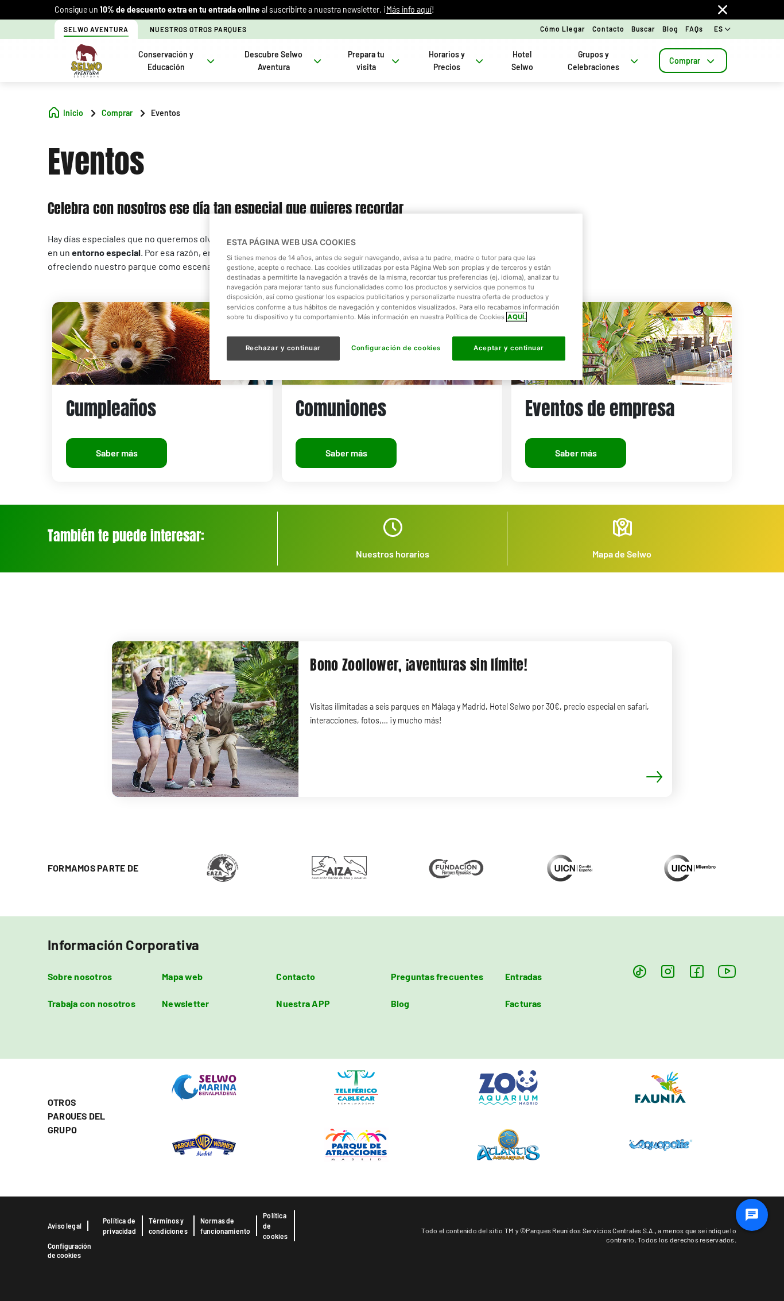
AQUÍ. (516, 317)
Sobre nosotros (80, 976)
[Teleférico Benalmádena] (356, 1087)
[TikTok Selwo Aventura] (639, 971)
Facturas (523, 1003)
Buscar (643, 29)
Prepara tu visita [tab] (366, 60)
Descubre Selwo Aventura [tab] (273, 60)
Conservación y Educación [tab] (165, 60)
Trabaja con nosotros (91, 1003)
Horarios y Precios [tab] (447, 60)
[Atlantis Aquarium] (508, 1144)
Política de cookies (275, 1225)
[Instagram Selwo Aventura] (667, 971)
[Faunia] (660, 1087)
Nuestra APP (303, 1003)
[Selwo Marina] (204, 1087)
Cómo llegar (562, 29)
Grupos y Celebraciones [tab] (593, 60)
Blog (670, 29)
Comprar (684, 60)
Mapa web (182, 976)
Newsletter (185, 1003)
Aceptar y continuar (508, 348)
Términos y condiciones (168, 1226)
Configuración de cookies (69, 1250)
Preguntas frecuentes (437, 976)
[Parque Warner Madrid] (204, 1144)
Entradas (523, 976)
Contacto (608, 29)
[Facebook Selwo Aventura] (696, 971)
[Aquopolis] (660, 1144)
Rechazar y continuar (283, 348)
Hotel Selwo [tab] (522, 60)
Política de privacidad (119, 1226)
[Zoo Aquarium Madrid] (508, 1087)
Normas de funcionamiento (225, 1226)
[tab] (693, 61)
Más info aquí (409, 9)
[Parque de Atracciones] (356, 1144)
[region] (396, 297)
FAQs (694, 29)
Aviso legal (64, 1226)
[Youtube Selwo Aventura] (727, 971)
